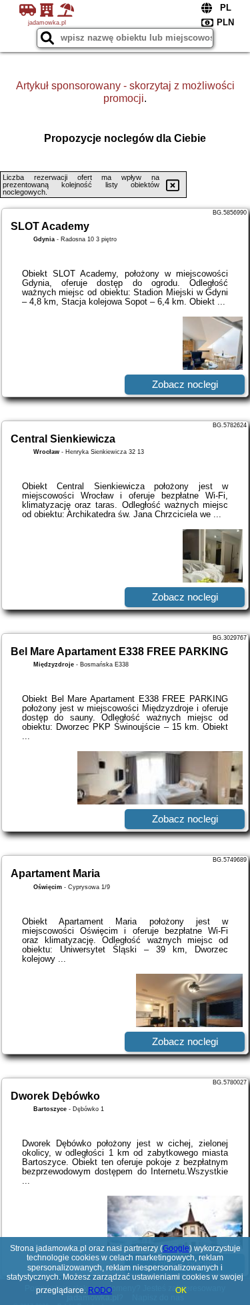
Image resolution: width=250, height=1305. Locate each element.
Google (176, 1248)
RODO (100, 1290)
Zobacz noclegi (185, 384)
